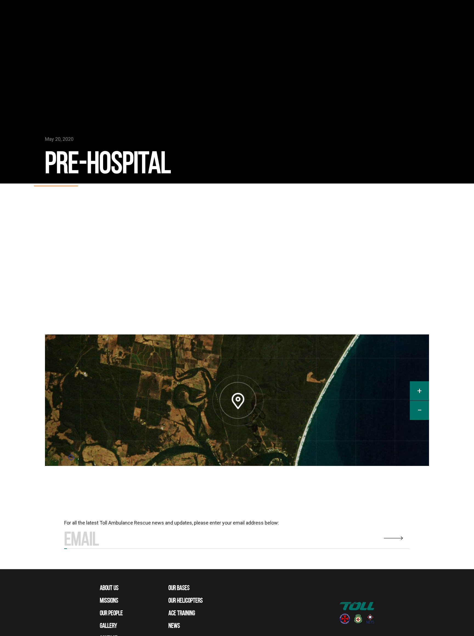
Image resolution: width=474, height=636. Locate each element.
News (174, 625)
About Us (109, 587)
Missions (109, 600)
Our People (111, 613)
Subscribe (65, 548)
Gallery (108, 625)
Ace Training (181, 613)
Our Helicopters (185, 600)
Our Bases (179, 587)
